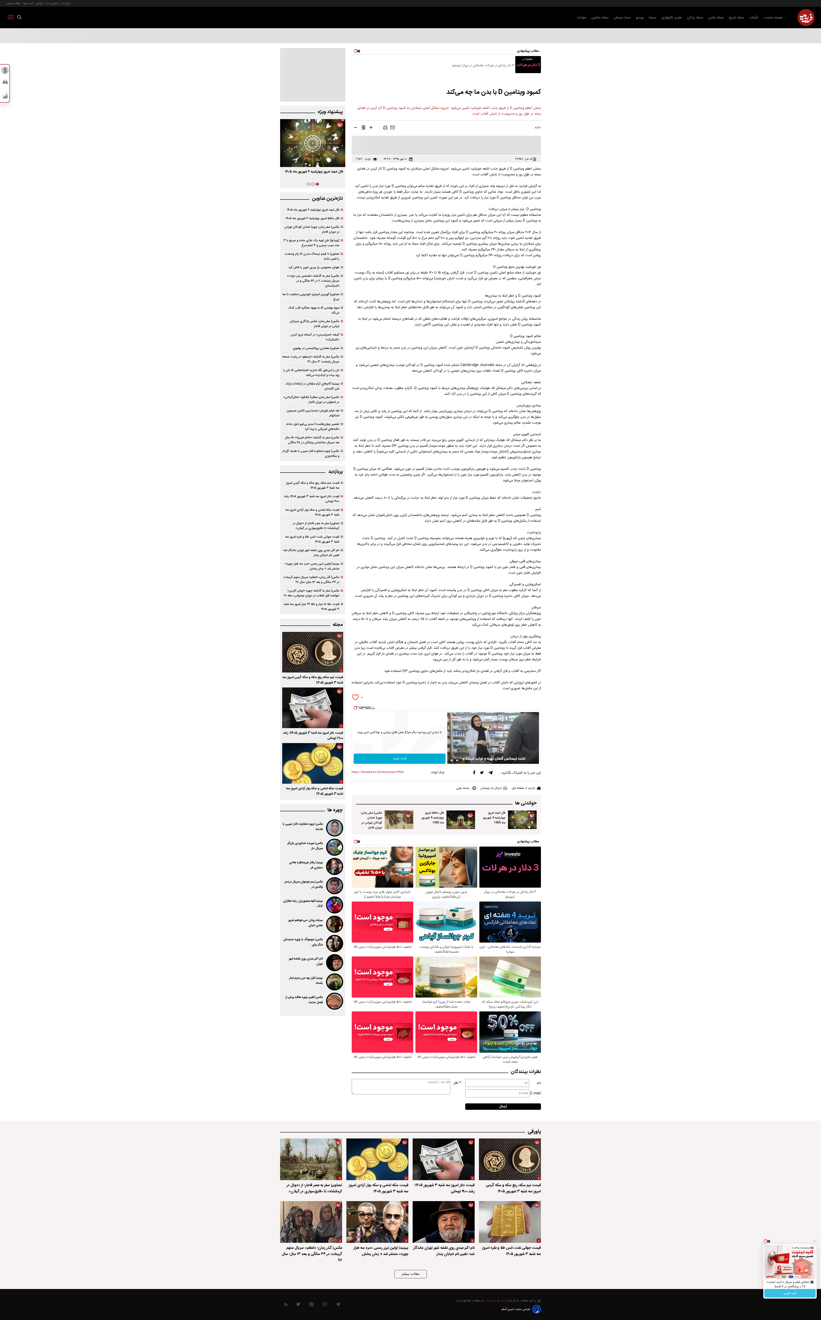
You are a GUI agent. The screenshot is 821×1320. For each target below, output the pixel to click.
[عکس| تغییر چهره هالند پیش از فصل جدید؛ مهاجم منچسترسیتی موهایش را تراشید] (334, 1001)
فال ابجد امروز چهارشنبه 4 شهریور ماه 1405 (494, 817)
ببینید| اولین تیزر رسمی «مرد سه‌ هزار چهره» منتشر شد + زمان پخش (312, 566)
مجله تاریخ (736, 18)
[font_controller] (371, 128)
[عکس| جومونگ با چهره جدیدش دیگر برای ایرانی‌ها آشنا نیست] (334, 943)
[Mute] (457, 760)
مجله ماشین (599, 18)
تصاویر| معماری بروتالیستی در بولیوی (316, 348)
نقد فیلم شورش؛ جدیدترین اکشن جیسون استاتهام (313, 413)
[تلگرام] (490, 773)
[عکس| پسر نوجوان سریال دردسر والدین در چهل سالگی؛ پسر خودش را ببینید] (334, 885)
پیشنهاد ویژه (330, 112)
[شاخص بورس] (5, 96)
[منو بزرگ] (10, 18)
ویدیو (640, 18)
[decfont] (355, 128)
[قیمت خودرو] (5, 83)
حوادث (581, 18)
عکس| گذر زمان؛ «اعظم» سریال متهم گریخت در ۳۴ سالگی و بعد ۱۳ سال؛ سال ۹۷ (311, 580)
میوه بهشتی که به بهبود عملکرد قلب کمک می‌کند (313, 310)
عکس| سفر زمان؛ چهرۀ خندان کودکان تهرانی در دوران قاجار (371, 820)
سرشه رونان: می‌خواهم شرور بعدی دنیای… (305, 923)
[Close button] (814, 1241)
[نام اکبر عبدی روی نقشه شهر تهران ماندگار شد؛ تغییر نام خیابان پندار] (334, 962)
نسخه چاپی (462, 788)
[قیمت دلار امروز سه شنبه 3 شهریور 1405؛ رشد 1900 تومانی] (312, 707)
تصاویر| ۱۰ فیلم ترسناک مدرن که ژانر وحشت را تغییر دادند (312, 256)
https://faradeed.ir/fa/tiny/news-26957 (378, 772)
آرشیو (40, 3)
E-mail (535, 1093)
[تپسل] (355, 708)
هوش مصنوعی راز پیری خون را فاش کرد (313, 267)
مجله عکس (716, 18)
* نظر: (457, 1083)
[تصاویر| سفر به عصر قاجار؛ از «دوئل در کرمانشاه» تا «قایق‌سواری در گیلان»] (311, 1159)
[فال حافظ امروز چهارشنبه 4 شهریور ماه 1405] (460, 819)
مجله (338, 625)
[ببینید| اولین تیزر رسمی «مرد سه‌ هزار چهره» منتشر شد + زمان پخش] (377, 1222)
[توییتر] (482, 773)
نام (539, 1083)
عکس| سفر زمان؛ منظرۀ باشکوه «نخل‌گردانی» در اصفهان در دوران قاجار (311, 400)
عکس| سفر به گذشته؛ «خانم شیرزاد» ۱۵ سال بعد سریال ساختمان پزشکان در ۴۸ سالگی (312, 440)
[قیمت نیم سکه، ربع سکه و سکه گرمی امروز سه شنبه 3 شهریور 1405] (312, 652)
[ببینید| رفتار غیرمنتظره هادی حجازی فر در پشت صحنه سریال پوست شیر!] (334, 866)
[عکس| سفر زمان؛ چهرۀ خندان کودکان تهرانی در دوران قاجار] (399, 819)
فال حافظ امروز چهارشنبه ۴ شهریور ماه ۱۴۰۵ (312, 218)
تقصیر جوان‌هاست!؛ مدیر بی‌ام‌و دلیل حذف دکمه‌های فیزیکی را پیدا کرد (312, 427)
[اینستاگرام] (324, 1305)
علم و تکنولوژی (672, 18)
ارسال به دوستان (491, 788)
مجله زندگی (695, 18)
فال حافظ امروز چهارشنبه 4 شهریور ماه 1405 (432, 817)
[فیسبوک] (474, 773)
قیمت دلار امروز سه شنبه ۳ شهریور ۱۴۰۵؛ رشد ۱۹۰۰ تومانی (311, 499)
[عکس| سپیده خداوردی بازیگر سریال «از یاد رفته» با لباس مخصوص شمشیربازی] (334, 847)
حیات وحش (622, 18)
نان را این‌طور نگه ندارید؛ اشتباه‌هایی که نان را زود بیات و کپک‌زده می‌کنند (311, 373)
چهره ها (335, 810)
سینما (652, 18)
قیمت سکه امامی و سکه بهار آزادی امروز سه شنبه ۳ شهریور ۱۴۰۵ (312, 512)
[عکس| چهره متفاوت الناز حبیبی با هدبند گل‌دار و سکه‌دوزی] (334, 828)
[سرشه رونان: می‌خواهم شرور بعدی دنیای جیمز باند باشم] (334, 924)
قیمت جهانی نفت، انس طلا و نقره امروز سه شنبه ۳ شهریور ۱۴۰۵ (312, 539)
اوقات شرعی (13, 3)
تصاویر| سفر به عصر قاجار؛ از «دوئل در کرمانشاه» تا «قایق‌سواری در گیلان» (316, 526)
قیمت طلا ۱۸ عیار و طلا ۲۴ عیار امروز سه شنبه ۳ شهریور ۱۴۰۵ (311, 607)
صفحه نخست (773, 18)
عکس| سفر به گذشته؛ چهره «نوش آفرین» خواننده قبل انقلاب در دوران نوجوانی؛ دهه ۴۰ (311, 593)
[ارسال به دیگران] (392, 128)
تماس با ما (52, 3)
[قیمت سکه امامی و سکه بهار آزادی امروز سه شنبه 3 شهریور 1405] (312, 763)
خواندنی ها (526, 803)
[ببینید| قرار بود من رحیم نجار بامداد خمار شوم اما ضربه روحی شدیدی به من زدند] (334, 981)
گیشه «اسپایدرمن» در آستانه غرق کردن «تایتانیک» (315, 337)
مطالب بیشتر (410, 1274)
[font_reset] (363, 128)
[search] (19, 18)
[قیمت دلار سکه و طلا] (5, 72)
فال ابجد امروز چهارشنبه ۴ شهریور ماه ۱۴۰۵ (313, 209)
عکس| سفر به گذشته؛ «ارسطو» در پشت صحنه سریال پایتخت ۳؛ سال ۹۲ (310, 359)
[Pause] (451, 760)
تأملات (753, 18)
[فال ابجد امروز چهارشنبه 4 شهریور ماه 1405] (522, 819)
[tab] (317, 184)
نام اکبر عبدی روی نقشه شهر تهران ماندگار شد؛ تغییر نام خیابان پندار (311, 553)
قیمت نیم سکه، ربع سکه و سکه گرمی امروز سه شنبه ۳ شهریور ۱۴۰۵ (312, 485)
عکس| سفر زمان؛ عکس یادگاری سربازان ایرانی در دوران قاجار (314, 324)
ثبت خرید (399, 758)
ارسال (503, 1106)
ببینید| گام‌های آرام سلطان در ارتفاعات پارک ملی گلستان (312, 386)
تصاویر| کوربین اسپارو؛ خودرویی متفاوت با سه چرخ (310, 297)
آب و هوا (28, 3)
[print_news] (385, 128)
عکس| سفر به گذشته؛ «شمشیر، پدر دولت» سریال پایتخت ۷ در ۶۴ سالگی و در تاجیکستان (313, 280)
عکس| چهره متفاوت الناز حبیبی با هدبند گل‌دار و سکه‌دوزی (310, 453)
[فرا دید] (806, 17)
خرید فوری (790, 1293)
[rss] (286, 1305)
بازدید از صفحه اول (523, 788)
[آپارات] (311, 1305)
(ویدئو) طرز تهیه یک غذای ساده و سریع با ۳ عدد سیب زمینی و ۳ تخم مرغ (311, 243)
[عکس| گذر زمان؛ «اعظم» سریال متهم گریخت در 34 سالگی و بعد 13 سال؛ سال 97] (311, 1222)
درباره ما (66, 3)
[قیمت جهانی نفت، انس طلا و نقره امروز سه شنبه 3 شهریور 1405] (510, 1222)
